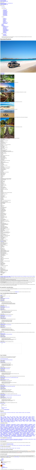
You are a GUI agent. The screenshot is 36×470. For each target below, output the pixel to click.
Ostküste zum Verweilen (3, 326)
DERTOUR (1, 445)
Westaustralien (28, 412)
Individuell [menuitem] (3, 25)
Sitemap (2, 458)
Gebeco (17, 445)
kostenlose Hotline (4, 1)
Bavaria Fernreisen (20, 445)
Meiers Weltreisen (14, 445)
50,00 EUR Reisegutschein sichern (4, 358)
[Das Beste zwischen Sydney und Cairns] (9, 377)
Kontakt (2, 460)
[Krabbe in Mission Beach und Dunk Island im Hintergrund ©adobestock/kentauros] (7, 117)
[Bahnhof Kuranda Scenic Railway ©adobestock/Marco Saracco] (7, 101)
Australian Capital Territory (3, 412)
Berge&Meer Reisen (28, 445)
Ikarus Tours (7, 445)
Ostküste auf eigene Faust (3, 317)
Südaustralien (20, 412)
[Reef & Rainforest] (4, 298)
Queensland (17, 412)
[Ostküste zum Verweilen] (5, 324)
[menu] (18, 22)
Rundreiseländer (9, 437)
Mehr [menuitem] (2, 33)
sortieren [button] (1, 295)
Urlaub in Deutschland (16, 456)
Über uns (3, 459)
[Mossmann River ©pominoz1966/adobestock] (7, 82)
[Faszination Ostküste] (5, 368)
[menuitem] (4, 18)
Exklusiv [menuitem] (3, 24)
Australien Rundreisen (6, 409)
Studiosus (24, 445)
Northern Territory (13, 412)
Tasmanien (23, 412)
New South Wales (9, 412)
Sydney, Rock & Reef (2, 361)
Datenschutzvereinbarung (4, 467)
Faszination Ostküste (2, 370)
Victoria (26, 412)
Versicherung (3, 463)
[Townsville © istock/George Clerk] (1, 241)
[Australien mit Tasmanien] (7, 386)
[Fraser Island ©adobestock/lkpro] (7, 109)
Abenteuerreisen (3, 464)
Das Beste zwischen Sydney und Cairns (4, 379)
